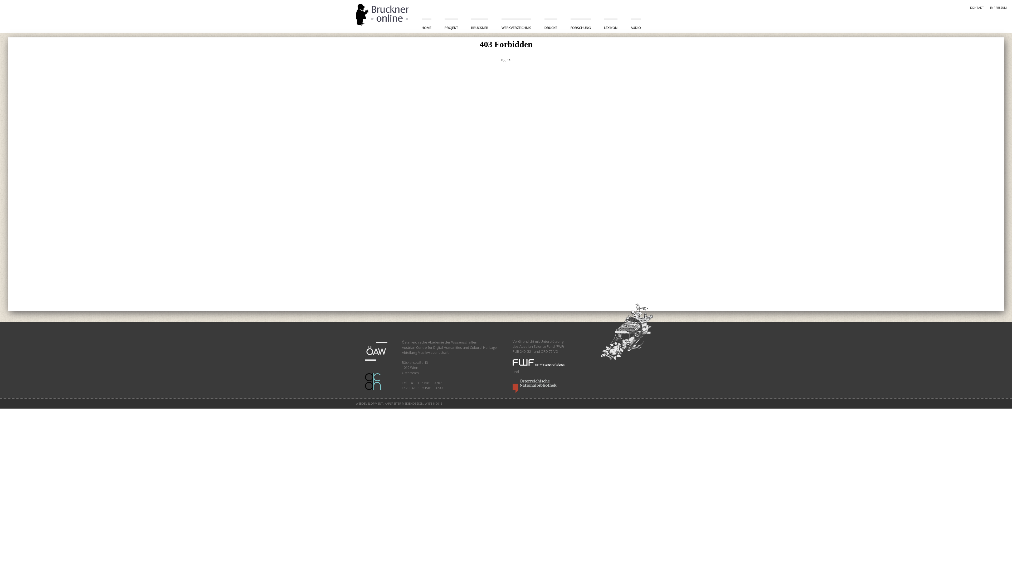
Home (426, 27)
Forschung (581, 27)
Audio (636, 27)
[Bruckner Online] (382, 14)
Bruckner (479, 27)
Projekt (451, 27)
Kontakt (977, 7)
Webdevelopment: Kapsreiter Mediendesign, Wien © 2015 (399, 403)
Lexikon (610, 27)
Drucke (550, 27)
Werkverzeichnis (516, 27)
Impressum (998, 7)
